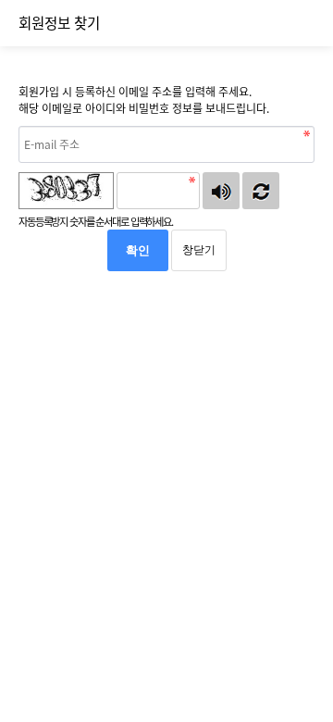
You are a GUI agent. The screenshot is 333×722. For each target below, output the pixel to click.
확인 (138, 250)
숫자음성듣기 (221, 190)
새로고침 (260, 190)
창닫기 (199, 249)
